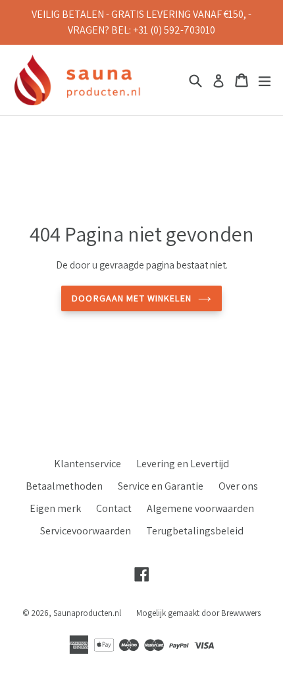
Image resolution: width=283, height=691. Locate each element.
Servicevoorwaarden (85, 531)
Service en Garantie (160, 486)
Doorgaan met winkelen (132, 298)
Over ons (238, 486)
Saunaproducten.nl (87, 613)
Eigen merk (55, 508)
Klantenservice (87, 464)
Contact (114, 508)
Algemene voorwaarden (200, 508)
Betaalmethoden (64, 486)
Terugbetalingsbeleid (195, 531)
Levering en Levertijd (182, 464)
